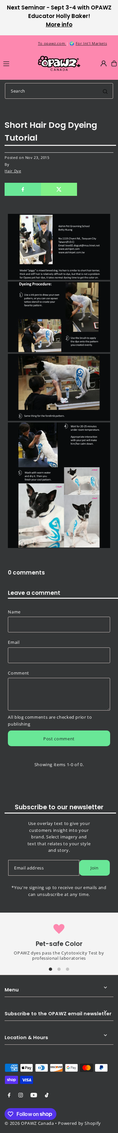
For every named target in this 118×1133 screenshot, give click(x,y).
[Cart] (114, 63)
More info (59, 24)
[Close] (108, 980)
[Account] (104, 63)
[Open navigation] (17, 63)
